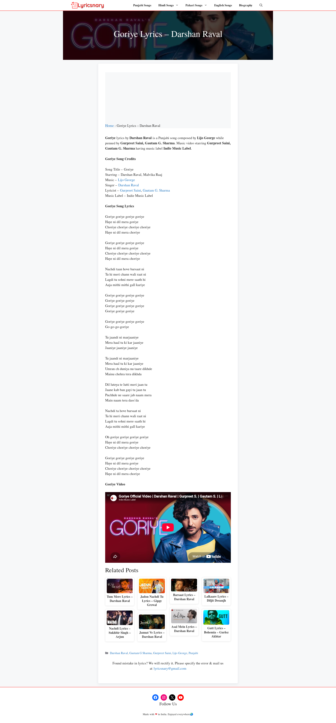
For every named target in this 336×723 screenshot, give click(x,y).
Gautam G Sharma (140, 653)
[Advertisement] (168, 96)
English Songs (223, 5)
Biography (246, 5)
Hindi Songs (166, 5)
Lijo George (126, 179)
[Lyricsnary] (87, 5)
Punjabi (193, 653)
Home (109, 125)
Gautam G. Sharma (156, 190)
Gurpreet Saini (130, 190)
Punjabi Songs (142, 5)
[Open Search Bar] (261, 5)
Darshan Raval (128, 185)
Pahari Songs (194, 5)
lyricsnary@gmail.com (170, 668)
